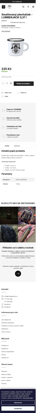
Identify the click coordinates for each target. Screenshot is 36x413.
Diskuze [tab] (17, 146)
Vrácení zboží (5, 332)
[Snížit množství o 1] (3, 83)
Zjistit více (19, 1)
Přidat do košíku (23, 84)
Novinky (3, 383)
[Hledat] (23, 7)
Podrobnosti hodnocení (18, 22)
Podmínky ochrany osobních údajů (12, 326)
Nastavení (18, 403)
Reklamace (4, 329)
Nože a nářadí (5, 380)
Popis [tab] (7, 146)
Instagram (7, 307)
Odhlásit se (5, 357)
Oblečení (4, 371)
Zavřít (11, 90)
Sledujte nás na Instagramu (18, 203)
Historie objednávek (7, 351)
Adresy (3, 354)
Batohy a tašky (6, 374)
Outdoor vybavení (7, 377)
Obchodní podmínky (7, 322)
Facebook (7, 304)
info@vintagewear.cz (11, 296)
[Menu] (4, 7)
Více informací (28, 398)
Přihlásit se (18, 274)
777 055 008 (8, 299)
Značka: (8, 25)
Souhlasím (18, 408)
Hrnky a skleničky (21, 179)
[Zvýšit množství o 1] (11, 83)
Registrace (4, 348)
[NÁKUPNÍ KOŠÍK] (33, 6)
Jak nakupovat (6, 319)
